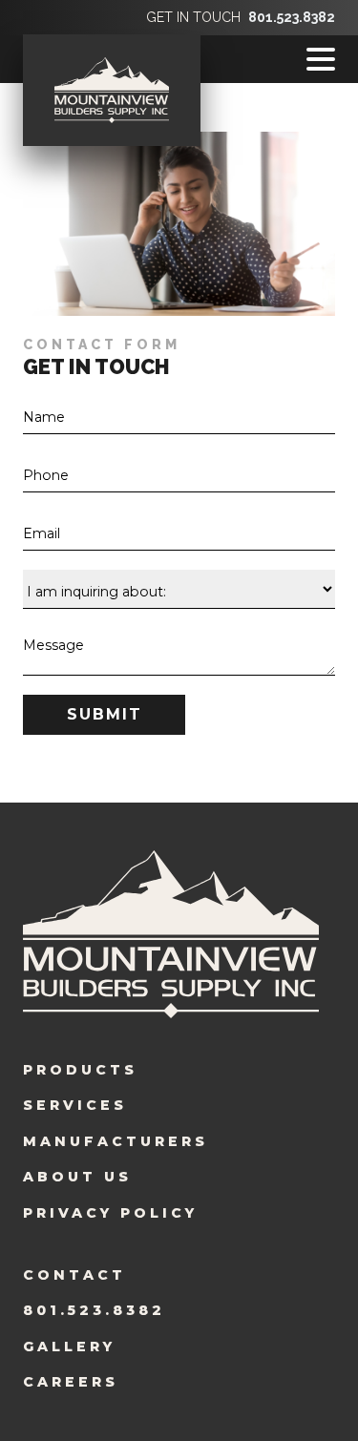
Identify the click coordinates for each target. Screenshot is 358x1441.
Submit (104, 714)
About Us (77, 1176)
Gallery (69, 1346)
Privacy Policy (110, 1213)
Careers (70, 1381)
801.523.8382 (291, 17)
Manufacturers (115, 1141)
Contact (74, 1275)
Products (80, 1069)
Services (75, 1105)
